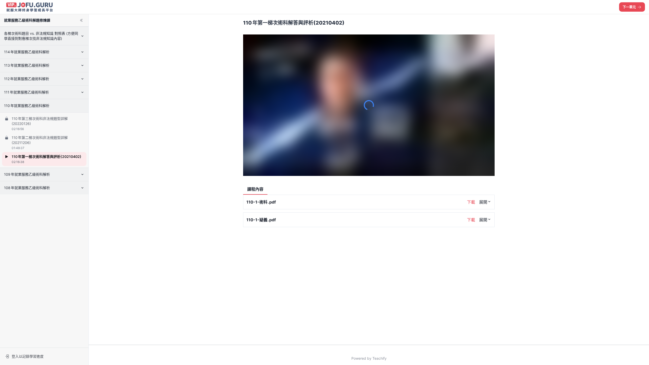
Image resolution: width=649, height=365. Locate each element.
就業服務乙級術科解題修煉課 (27, 20)
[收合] (81, 20)
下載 (471, 202)
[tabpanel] (369, 268)
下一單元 (629, 7)
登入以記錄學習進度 (28, 356)
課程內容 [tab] (255, 189)
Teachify (379, 358)
